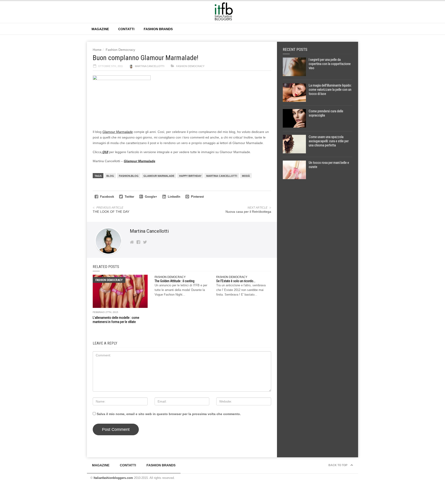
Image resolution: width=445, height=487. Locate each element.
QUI (105, 152)
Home (97, 50)
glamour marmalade (158, 175)
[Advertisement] (317, 255)
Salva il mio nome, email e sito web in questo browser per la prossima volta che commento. (169, 414)
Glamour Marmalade (117, 132)
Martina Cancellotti (149, 66)
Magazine (100, 29)
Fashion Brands (158, 29)
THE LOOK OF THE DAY (111, 211)
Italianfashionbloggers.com (113, 478)
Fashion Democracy (120, 50)
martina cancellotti (221, 175)
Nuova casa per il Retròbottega (248, 211)
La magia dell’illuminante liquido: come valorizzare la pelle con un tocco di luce (330, 89)
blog (110, 175)
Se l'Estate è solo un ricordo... (235, 281)
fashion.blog (129, 175)
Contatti (126, 29)
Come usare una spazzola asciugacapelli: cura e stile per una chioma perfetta (329, 141)
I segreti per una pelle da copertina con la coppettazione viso (330, 64)
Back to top (338, 465)
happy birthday (190, 175)
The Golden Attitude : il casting (174, 281)
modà (246, 175)
